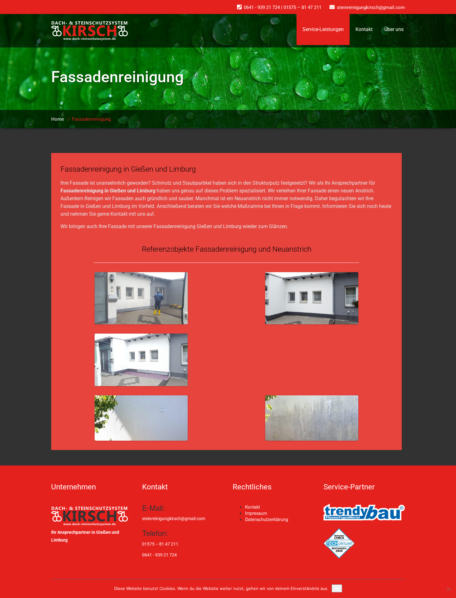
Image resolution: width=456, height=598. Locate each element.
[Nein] (448, 589)
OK (337, 588)
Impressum (256, 513)
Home (57, 119)
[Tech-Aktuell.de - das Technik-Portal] (364, 543)
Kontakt (364, 29)
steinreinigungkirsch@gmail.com (173, 518)
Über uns (394, 29)
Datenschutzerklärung (266, 519)
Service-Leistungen (323, 29)
